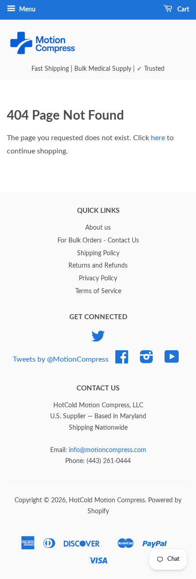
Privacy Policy (98, 278)
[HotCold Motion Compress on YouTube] (172, 360)
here (158, 138)
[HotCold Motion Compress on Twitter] (98, 340)
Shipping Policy (98, 253)
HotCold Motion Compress (107, 500)
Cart (182, 9)
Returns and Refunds (98, 266)
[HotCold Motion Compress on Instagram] (146, 360)
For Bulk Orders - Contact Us (98, 240)
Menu (27, 9)
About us (98, 228)
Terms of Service (98, 291)
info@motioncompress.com (107, 450)
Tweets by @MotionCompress (60, 359)
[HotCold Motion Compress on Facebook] (122, 360)
